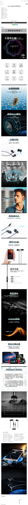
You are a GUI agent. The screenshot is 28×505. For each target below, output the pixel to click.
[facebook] (14, 24)
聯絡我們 (14, 22)
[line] (12, 24)
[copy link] (17, 24)
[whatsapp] (15, 24)
